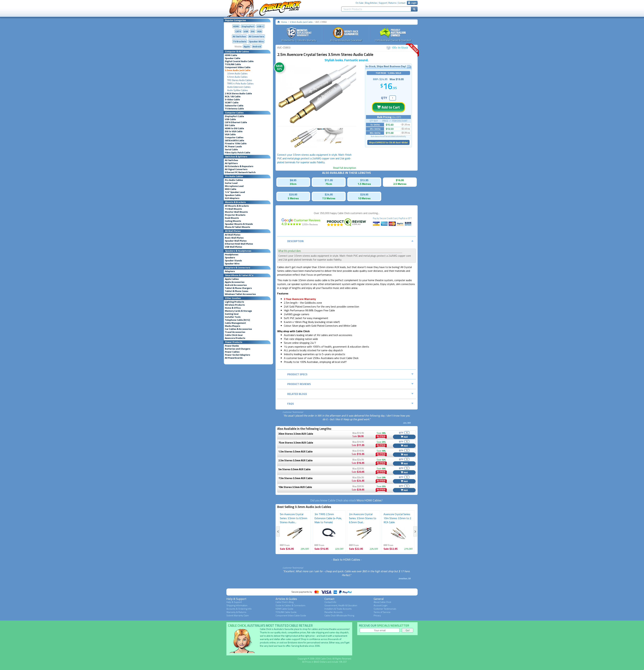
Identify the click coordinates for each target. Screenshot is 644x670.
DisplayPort (248, 26)
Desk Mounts (232, 217)
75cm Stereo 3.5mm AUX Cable (295, 443)
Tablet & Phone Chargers (238, 288)
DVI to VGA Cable (234, 131)
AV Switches (239, 36)
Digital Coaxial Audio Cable (239, 61)
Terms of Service (382, 612)
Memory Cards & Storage (238, 310)
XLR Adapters (232, 198)
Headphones (231, 254)
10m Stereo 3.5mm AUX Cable (295, 487)
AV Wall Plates (232, 234)
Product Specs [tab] (297, 374)
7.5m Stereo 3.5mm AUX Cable (295, 478)
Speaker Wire (256, 41)
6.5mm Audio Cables (237, 77)
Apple (247, 46)
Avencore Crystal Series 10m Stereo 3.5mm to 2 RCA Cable (397, 518)
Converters (256, 36)
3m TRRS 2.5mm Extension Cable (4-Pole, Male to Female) (328, 518)
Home (284, 22)
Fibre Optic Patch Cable (237, 152)
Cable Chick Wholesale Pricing (339, 615)
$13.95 (364, 180)
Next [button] (415, 531)
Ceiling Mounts (233, 220)
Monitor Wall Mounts (236, 211)
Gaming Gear (232, 313)
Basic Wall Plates (234, 237)
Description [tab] (295, 241)
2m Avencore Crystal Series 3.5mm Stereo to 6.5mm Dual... (362, 518)
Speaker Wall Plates (236, 240)
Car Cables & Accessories (238, 328)
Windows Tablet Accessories (240, 294)
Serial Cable (231, 149)
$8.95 (293, 180)
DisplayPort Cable (234, 116)
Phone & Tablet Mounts (237, 226)
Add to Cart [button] (390, 107)
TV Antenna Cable (234, 108)
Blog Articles (371, 3)
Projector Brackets (235, 214)
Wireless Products (235, 304)
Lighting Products (234, 301)
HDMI (236, 26)
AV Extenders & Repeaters (239, 166)
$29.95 (364, 194)
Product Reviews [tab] (299, 384)
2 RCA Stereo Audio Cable (238, 93)
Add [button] (405, 437)
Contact (401, 3)
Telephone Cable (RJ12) (237, 319)
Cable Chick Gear (234, 335)
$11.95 (329, 180)
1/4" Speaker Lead (235, 192)
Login (413, 3)
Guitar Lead (231, 183)
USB (246, 31)
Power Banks (232, 345)
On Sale (359, 3)
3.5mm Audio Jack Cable (237, 70)
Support (383, 3)
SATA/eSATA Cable (234, 140)
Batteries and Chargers (237, 348)
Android (257, 46)
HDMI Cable (231, 55)
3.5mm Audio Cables (237, 73)
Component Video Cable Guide (291, 615)
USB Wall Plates (233, 246)
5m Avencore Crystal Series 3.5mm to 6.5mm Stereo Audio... (293, 518)
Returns (392, 3)
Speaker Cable (232, 58)
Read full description (344, 168)
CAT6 (238, 31)
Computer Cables (234, 137)
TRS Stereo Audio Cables (239, 80)
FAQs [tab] (290, 404)
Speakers (230, 257)
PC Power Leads (233, 146)
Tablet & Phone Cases (236, 291)
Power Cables (232, 351)
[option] (316, 94)
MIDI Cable (230, 189)
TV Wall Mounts (233, 208)
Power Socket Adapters (237, 354)
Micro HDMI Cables (369, 500)
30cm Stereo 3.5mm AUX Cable (295, 434)
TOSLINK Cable (233, 64)
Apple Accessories (234, 282)
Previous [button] (278, 531)
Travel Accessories (235, 331)
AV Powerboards (234, 357)
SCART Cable (231, 102)
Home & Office (233, 307)
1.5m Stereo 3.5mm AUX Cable (295, 451)
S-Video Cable (232, 99)
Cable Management (235, 322)
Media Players (232, 325)
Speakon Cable (233, 195)
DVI (252, 31)
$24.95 (329, 194)
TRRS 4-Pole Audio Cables (240, 83)
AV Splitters (231, 163)
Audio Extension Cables (239, 87)
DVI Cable (230, 125)
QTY (384, 97)
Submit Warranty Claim (237, 615)
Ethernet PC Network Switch (240, 172)
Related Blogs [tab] (297, 394)
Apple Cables (232, 278)
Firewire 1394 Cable (236, 143)
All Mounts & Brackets (237, 205)
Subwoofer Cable (234, 105)
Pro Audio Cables (234, 180)
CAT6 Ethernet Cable (236, 122)
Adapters (230, 271)
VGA (259, 31)
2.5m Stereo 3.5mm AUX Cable (295, 460)
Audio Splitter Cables (237, 90)
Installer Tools (232, 316)
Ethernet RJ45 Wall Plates (239, 243)
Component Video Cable (237, 67)
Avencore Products (235, 338)
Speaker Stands (233, 260)
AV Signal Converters (236, 169)
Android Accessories (236, 285)
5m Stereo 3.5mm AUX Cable (294, 469)
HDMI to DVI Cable (234, 128)
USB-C (260, 26)
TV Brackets (239, 41)
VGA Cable (230, 134)
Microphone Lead (234, 186)
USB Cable (230, 119)
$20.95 (293, 194)
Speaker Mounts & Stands (239, 223)
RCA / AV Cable (232, 96)
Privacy (377, 615)
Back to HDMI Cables (346, 559)
